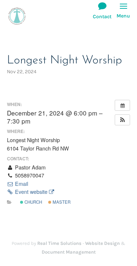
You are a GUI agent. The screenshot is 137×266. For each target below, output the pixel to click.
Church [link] (32, 202)
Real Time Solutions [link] (59, 243)
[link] (17, 15)
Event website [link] (31, 191)
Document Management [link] (69, 252)
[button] (123, 14)
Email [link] (21, 183)
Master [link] (61, 202)
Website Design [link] (102, 243)
